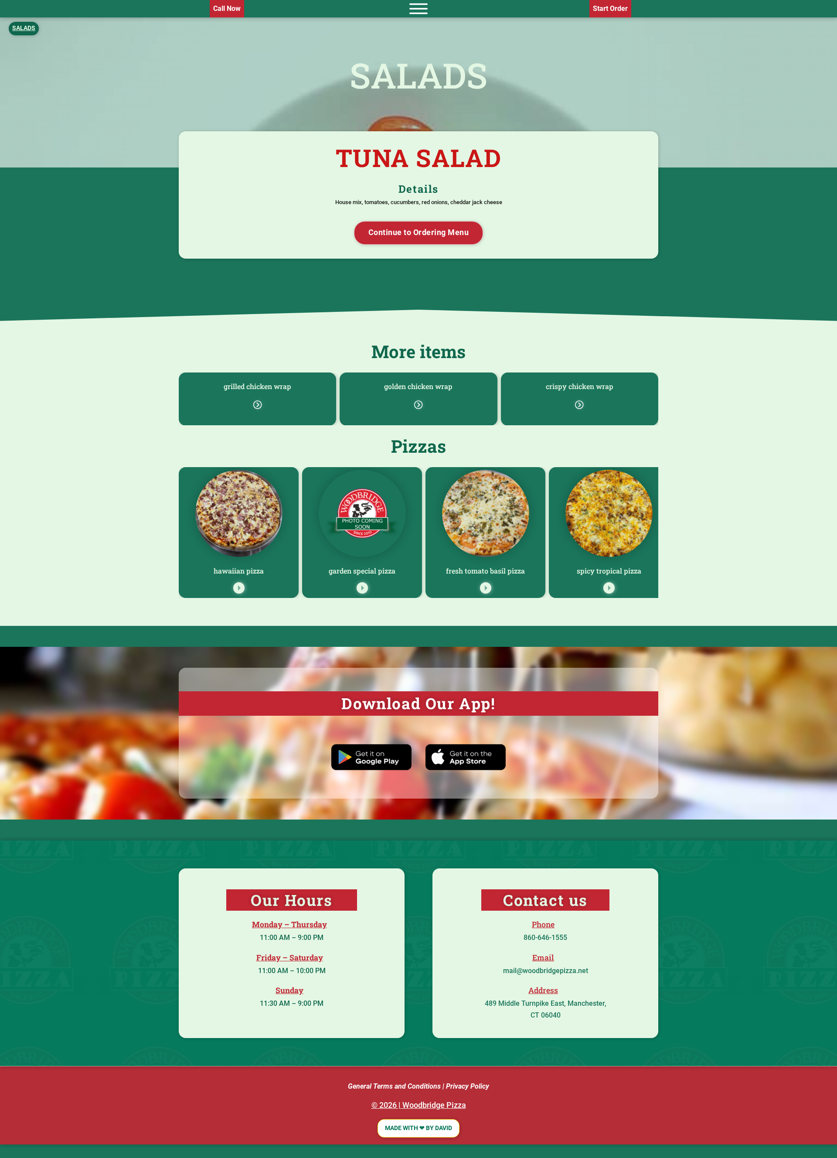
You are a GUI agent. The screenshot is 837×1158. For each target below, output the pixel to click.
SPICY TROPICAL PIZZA (609, 570)
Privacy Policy (467, 1086)
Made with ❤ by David (418, 1128)
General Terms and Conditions (394, 1086)
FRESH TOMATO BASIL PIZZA (485, 570)
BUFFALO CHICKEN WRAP (418, 386)
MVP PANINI (580, 386)
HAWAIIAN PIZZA (239, 570)
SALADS (418, 75)
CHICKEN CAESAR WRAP (258, 386)
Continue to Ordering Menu (418, 232)
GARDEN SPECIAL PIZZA (362, 570)
